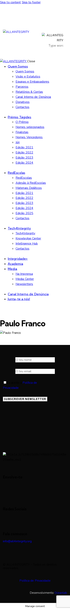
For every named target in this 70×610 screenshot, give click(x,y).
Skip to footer (31, 2)
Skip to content (10, 2)
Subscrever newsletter (25, 399)
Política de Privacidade (34, 580)
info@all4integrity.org (17, 541)
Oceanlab (60, 593)
